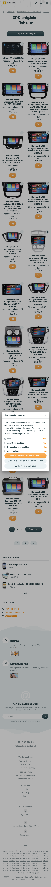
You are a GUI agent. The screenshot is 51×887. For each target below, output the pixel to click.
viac (45, 439)
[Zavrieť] (45, 415)
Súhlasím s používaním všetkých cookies (25, 456)
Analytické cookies (15, 443)
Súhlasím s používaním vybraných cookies (25, 461)
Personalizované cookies (18, 447)
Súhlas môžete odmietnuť (25, 466)
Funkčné (11, 439)
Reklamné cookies (15, 451)
